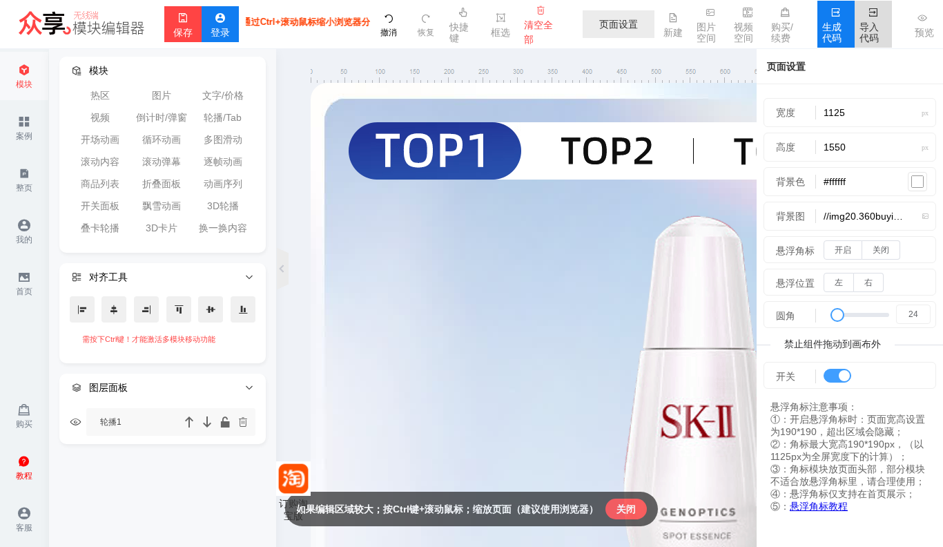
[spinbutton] (913, 314)
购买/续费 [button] (782, 26)
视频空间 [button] (743, 26)
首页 (24, 283)
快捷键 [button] (459, 26)
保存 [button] (183, 25)
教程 (24, 468)
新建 (673, 25)
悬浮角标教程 (819, 506)
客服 (24, 519)
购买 (24, 416)
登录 (220, 25)
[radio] (843, 250)
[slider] (877, 316)
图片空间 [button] (706, 26)
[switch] (837, 376)
